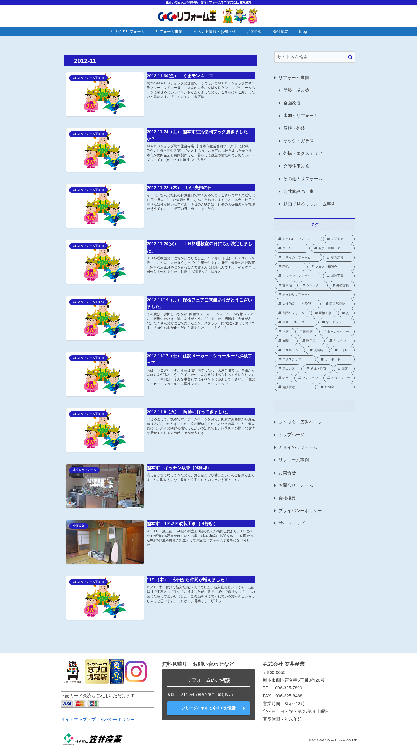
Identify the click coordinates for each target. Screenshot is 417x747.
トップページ (291, 434)
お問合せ (287, 472)
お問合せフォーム (295, 485)
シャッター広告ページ (300, 422)
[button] (350, 57)
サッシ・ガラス (298, 140)
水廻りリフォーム (300, 115)
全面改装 (292, 103)
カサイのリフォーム (298, 447)
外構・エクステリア (302, 153)
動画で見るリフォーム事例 (309, 204)
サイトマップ (291, 523)
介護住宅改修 (296, 166)
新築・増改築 (296, 90)
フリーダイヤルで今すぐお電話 (208, 708)
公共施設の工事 (298, 191)
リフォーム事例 (293, 77)
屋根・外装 (294, 128)
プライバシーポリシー (300, 510)
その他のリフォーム (302, 178)
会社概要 (287, 497)
